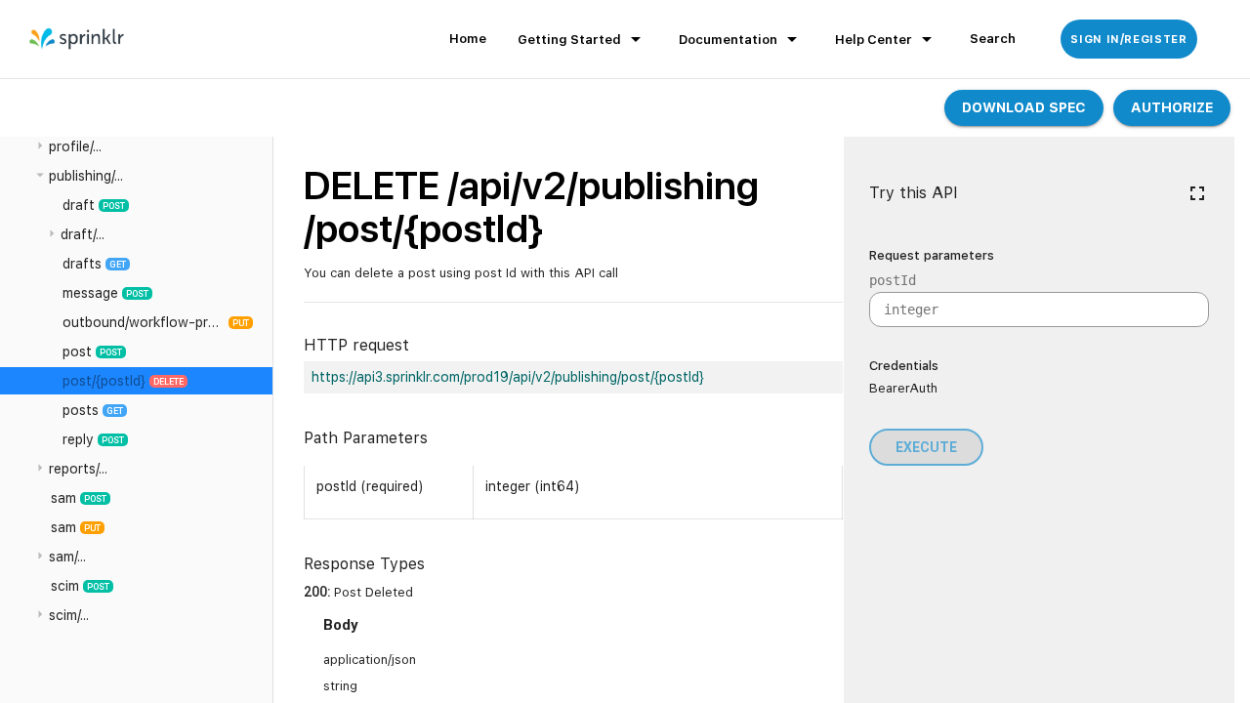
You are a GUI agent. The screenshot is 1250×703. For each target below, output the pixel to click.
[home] (77, 39)
